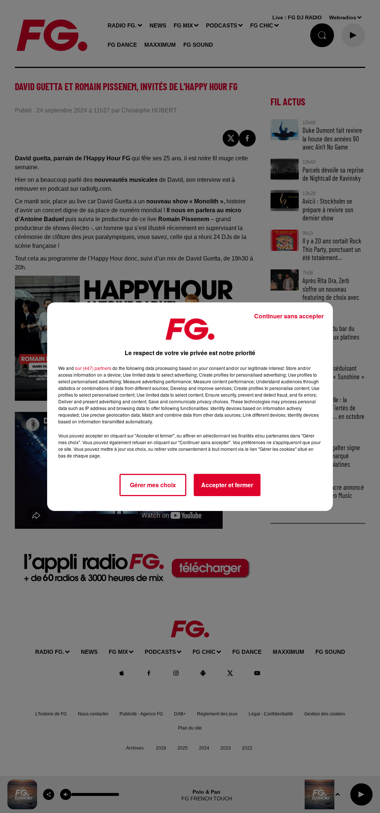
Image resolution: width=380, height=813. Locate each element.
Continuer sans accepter (289, 316)
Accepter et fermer (227, 485)
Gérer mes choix (153, 485)
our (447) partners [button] (93, 368)
